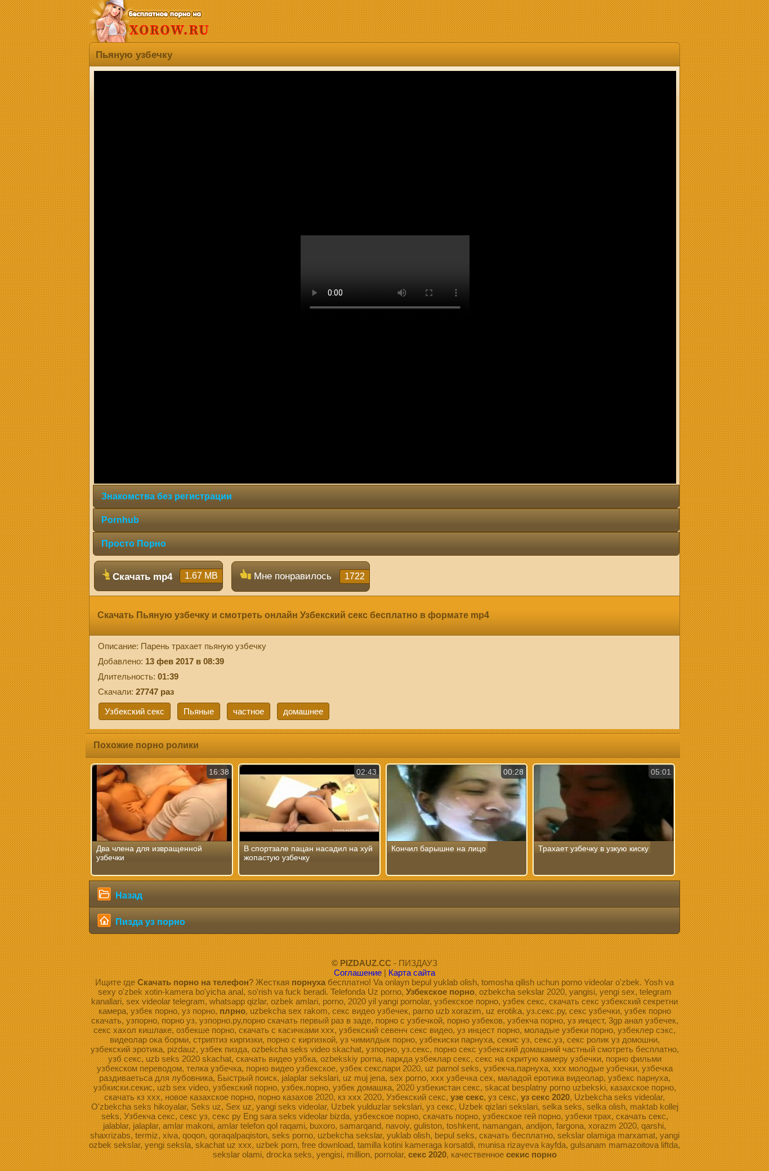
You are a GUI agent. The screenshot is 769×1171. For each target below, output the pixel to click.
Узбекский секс (134, 711)
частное (248, 711)
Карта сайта (411, 972)
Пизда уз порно (149, 922)
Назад (127, 895)
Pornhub (120, 520)
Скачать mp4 (164, 576)
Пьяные (199, 711)
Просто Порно (133, 543)
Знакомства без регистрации (166, 496)
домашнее (303, 711)
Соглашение (358, 972)
